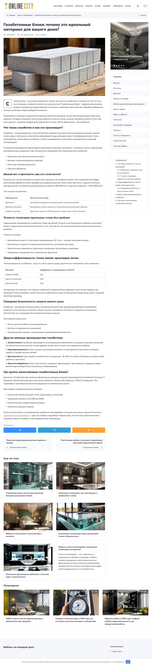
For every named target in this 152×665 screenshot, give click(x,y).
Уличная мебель (120, 146)
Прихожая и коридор (122, 125)
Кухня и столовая (120, 98)
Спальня (117, 130)
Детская (116, 93)
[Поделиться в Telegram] (54, 430)
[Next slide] (144, 65)
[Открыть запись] (28, 480)
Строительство (119, 141)
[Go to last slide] (6, 611)
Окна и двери (119, 109)
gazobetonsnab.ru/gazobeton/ (17, 415)
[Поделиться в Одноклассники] (88, 430)
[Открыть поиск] (138, 6)
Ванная (116, 83)
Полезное (117, 120)
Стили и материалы (121, 135)
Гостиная (117, 88)
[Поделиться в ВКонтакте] (20, 430)
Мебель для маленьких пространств (129, 104)
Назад (143, 15)
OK (128, 662)
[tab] (114, 65)
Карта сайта (117, 651)
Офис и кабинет (120, 114)
